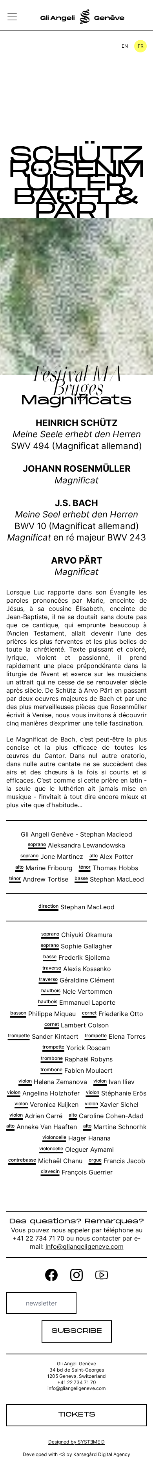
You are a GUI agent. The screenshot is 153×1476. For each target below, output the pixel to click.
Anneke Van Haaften (41, 1127)
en (125, 46)
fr (141, 46)
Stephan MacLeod (109, 879)
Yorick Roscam (76, 1048)
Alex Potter (111, 856)
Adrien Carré (35, 1116)
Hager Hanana (76, 1138)
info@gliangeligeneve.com (85, 1246)
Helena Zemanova (52, 1082)
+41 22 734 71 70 (76, 1382)
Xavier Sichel (111, 1104)
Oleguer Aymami (76, 1149)
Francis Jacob (117, 1161)
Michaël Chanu (45, 1161)
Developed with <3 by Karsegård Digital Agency (76, 1454)
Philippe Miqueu (43, 1014)
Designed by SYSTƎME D (76, 1442)
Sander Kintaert (43, 1036)
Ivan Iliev (114, 1082)
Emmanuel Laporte (76, 1002)
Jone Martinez (51, 856)
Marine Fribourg (44, 868)
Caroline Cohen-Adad (106, 1116)
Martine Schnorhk (115, 1127)
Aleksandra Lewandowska (76, 845)
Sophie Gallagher (76, 946)
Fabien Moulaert (76, 1070)
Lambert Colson (76, 1025)
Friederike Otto (112, 1014)
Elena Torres (115, 1036)
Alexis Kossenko (76, 969)
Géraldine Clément (77, 980)
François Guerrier (77, 1172)
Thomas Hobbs (108, 868)
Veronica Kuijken (46, 1104)
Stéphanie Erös (116, 1093)
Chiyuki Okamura (76, 935)
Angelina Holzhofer (43, 1093)
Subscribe (76, 1331)
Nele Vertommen (76, 991)
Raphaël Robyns (77, 1059)
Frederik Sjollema (76, 957)
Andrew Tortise (38, 879)
